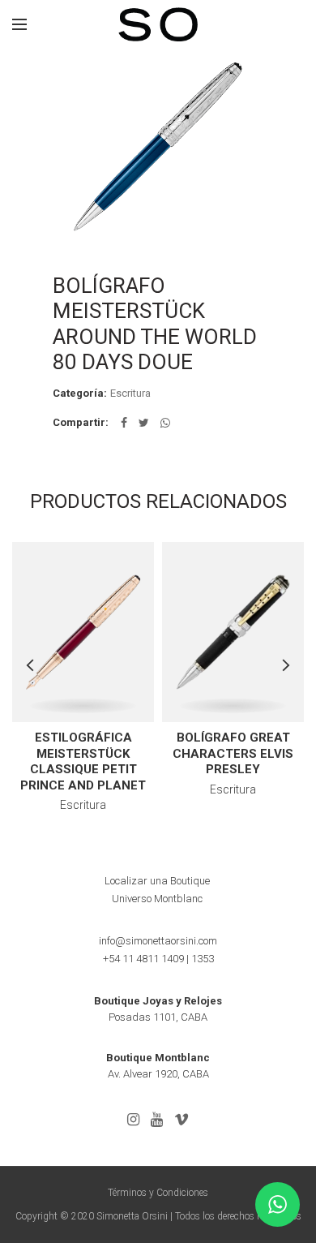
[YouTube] (157, 1119)
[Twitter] (144, 422)
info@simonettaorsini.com (158, 941)
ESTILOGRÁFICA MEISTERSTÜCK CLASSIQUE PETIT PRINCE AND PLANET (83, 761)
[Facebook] (124, 422)
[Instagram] (133, 1119)
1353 (202, 959)
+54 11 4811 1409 (143, 959)
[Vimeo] (181, 1119)
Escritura (130, 393)
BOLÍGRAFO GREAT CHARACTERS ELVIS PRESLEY (233, 753)
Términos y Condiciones (158, 1192)
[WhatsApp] (165, 422)
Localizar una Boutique (157, 881)
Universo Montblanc (157, 898)
